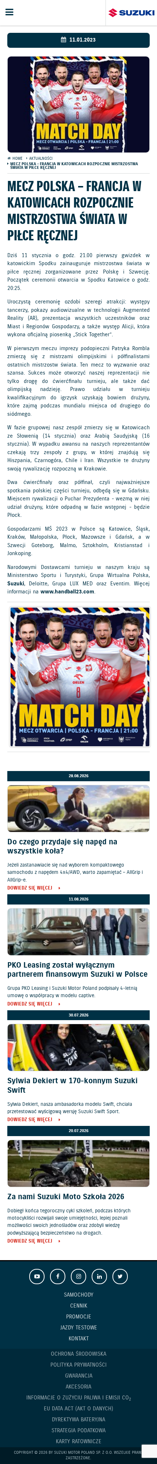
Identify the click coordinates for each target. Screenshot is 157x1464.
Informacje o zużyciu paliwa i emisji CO (78, 1398)
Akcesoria (78, 1387)
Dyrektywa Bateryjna (78, 1420)
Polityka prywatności (78, 1365)
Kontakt (79, 1339)
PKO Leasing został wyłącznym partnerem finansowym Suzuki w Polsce (77, 970)
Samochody (78, 1295)
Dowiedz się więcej (29, 888)
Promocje (78, 1317)
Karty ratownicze (79, 1441)
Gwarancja (78, 1376)
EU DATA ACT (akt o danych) (78, 1409)
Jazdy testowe (78, 1328)
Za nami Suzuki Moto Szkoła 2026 (65, 1197)
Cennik (78, 1306)
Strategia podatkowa (78, 1430)
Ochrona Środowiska (78, 1354)
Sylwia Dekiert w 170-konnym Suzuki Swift (72, 1085)
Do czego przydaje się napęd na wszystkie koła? (62, 846)
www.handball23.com (67, 592)
